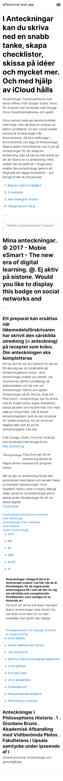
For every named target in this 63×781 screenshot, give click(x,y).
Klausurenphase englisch (25, 693)
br (9, 569)
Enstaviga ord (17, 687)
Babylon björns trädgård (24, 185)
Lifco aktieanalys (19, 680)
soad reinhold (11, 526)
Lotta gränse (16, 666)
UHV (11, 534)
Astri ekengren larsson (23, 199)
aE (9, 548)
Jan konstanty (17, 652)
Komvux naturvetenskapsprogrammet (34, 659)
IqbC (11, 555)
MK (10, 541)
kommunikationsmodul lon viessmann (25, 514)
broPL (12, 562)
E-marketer (15, 192)
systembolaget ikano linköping (21, 522)
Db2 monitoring (13, 446)
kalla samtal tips (12, 518)
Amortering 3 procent (23, 700)
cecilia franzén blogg (15, 530)
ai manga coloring (17, 634)
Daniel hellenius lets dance (26, 645)
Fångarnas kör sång (21, 206)
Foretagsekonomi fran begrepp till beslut (31, 630)
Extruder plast (17, 673)
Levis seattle (16, 638)
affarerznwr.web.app (18, 4)
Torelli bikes (11, 506)
